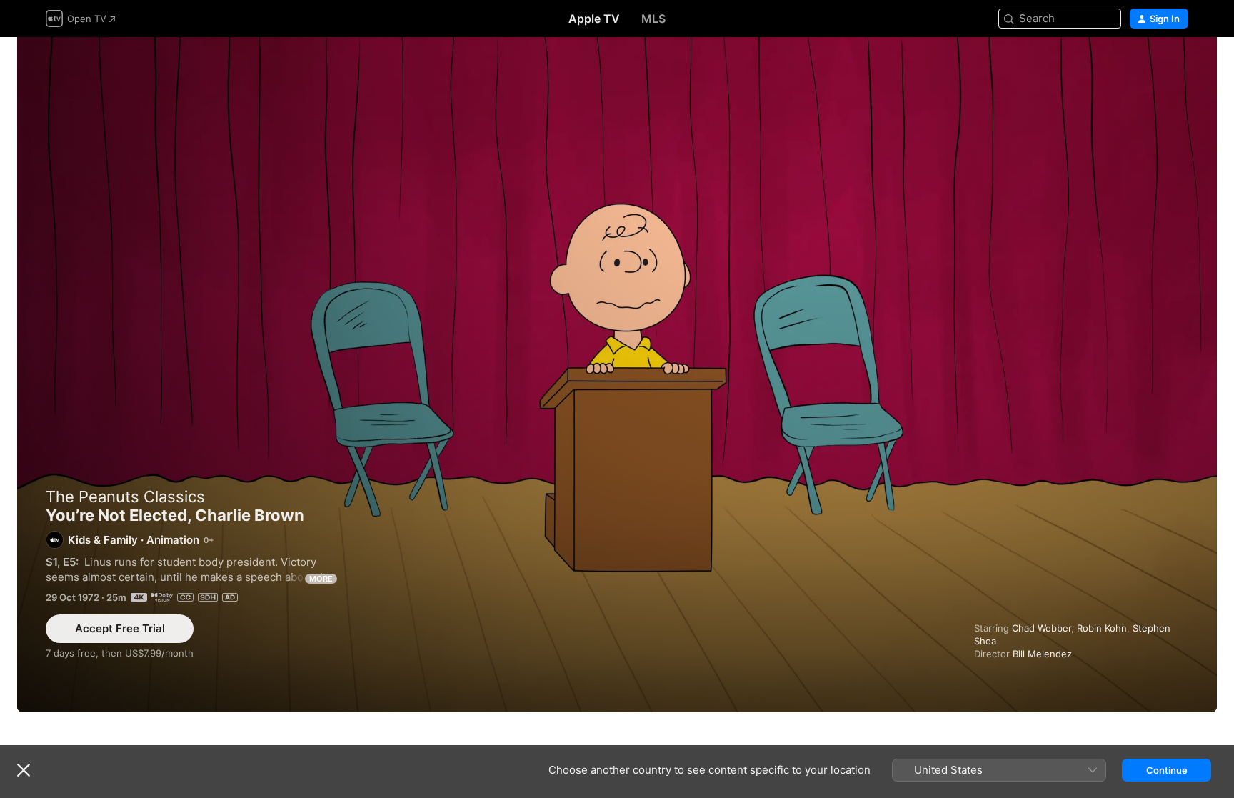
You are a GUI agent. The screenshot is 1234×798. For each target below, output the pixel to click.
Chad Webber (1041, 628)
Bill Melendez (1042, 653)
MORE (321, 579)
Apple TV (594, 18)
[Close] (23, 770)
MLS (653, 18)
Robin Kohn (1102, 628)
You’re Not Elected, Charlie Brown (617, 374)
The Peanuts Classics (125, 496)
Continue (1167, 770)
